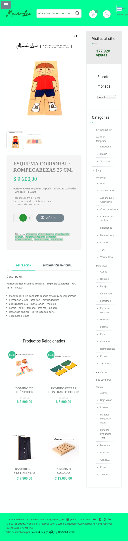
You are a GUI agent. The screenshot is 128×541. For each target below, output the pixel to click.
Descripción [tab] (23, 266)
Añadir (52, 218)
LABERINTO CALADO (63, 470)
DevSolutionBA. (66, 532)
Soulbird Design (40, 532)
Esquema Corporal (35, 236)
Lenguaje (51, 236)
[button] (76, 36)
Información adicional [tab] (57, 266)
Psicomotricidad (23, 239)
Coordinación (62, 234)
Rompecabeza (41, 239)
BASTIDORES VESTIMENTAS (24, 470)
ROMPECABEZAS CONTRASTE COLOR (63, 390)
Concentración (46, 234)
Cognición (31, 234)
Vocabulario (56, 239)
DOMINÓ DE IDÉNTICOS (25, 390)
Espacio (19, 236)
